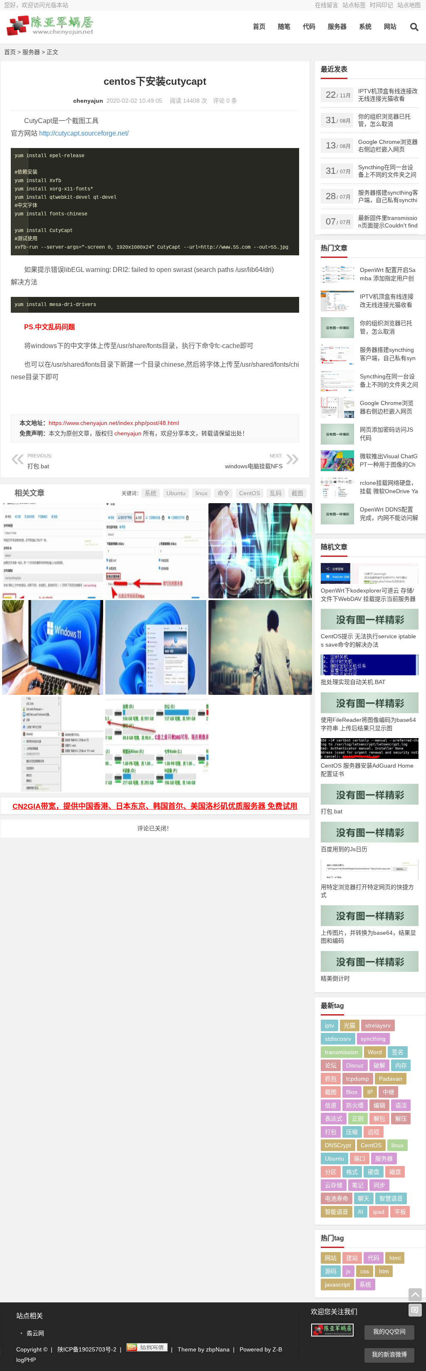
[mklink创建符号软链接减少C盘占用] (154, 734)
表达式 (333, 1118)
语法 (401, 1105)
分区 (331, 1171)
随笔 (284, 26)
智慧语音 (391, 1198)
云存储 (333, 1185)
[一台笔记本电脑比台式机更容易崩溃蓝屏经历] (257, 540)
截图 (297, 493)
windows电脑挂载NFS (253, 461)
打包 (331, 1132)
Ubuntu (176, 493)
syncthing (373, 1038)
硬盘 (373, 1171)
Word (375, 1052)
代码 (309, 26)
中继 (388, 1092)
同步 (379, 1185)
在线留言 (326, 5)
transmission (341, 1052)
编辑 (379, 1105)
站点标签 (354, 5)
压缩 (352, 1132)
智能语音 (336, 1211)
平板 (400, 1211)
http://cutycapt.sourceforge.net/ (84, 133)
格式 (352, 1171)
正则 (358, 1118)
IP (370, 1092)
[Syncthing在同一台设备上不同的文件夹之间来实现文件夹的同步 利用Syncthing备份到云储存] (51, 540)
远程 (373, 1132)
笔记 (358, 1185)
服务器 (337, 26)
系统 (365, 26)
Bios (351, 1092)
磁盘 (395, 1171)
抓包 (331, 1078)
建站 (352, 1258)
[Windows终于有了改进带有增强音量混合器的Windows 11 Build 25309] (51, 637)
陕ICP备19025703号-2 (86, 1349)
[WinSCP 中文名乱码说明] (257, 637)
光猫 (349, 1025)
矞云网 (35, 1333)
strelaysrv (378, 1025)
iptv (329, 1025)
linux (202, 493)
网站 (390, 26)
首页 (259, 26)
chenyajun (88, 100)
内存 (401, 1065)
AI (360, 1211)
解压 (401, 1118)
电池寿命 (336, 1198)
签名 (398, 1052)
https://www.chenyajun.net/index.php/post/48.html (114, 423)
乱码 (276, 493)
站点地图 (409, 5)
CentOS (249, 493)
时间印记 (381, 5)
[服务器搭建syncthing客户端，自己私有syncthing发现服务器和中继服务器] (154, 540)
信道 (331, 1105)
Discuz (355, 1065)
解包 (379, 1118)
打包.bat (39, 461)
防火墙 (355, 1105)
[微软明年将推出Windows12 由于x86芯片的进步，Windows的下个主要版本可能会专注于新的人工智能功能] (154, 637)
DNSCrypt (338, 1145)
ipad (378, 1211)
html (395, 1258)
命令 (223, 493)
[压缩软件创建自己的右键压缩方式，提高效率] (51, 734)
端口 (359, 1158)
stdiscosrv (338, 1038)
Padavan (390, 1078)
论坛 (331, 1065)
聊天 (363, 1198)
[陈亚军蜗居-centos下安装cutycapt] (50, 32)
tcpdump (357, 1078)
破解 (379, 1065)
